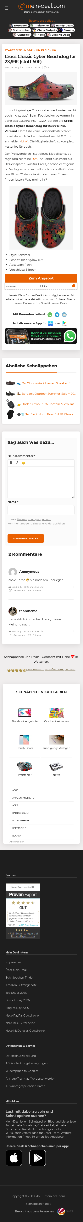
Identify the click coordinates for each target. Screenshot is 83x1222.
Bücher (16, 835)
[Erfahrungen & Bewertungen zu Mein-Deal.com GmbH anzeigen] (23, 911)
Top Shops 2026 (16, 992)
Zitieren (36, 590)
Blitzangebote (20, 820)
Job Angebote (54, 1136)
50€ (34, 159)
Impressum (13, 962)
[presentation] (11, 463)
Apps (15, 805)
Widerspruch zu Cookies (22, 1071)
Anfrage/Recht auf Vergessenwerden (30, 1078)
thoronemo (28, 611)
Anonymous (29, 571)
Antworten (19, 590)
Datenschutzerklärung (21, 1056)
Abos (15, 790)
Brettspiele (19, 828)
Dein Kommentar (22, 456)
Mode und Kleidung (40, 50)
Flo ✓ (7, 67)
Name (13, 502)
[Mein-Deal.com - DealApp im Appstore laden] (17, 1158)
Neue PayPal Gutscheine (22, 1015)
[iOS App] (50, 323)
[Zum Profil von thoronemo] (12, 610)
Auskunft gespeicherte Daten (25, 1086)
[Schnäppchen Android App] (64, 323)
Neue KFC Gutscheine (20, 1023)
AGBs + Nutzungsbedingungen (26, 1063)
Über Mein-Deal (16, 970)
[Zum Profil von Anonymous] (12, 571)
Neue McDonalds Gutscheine (25, 1030)
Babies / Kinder (20, 813)
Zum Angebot (41, 278)
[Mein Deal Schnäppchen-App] (41, 1158)
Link (24, 141)
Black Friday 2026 (18, 1000)
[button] (11, 463)
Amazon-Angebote (23, 797)
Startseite (13, 50)
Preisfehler (29, 1129)
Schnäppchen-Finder (20, 977)
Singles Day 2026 (17, 1008)
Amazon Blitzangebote (21, 985)
